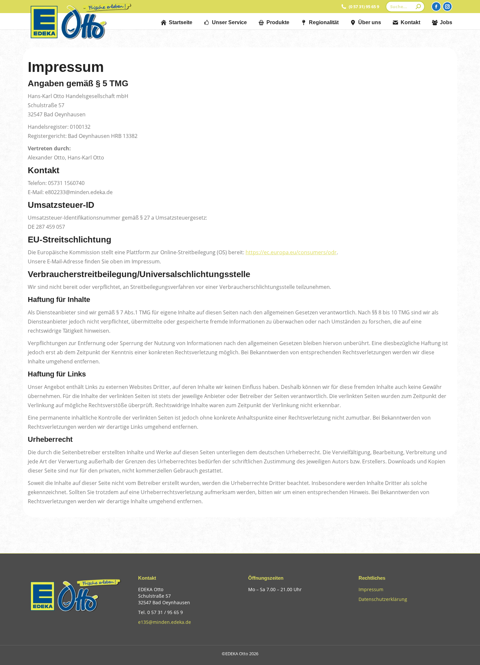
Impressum (371, 589)
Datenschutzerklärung (383, 599)
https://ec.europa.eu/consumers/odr (291, 252)
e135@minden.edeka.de (164, 622)
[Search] (418, 6)
